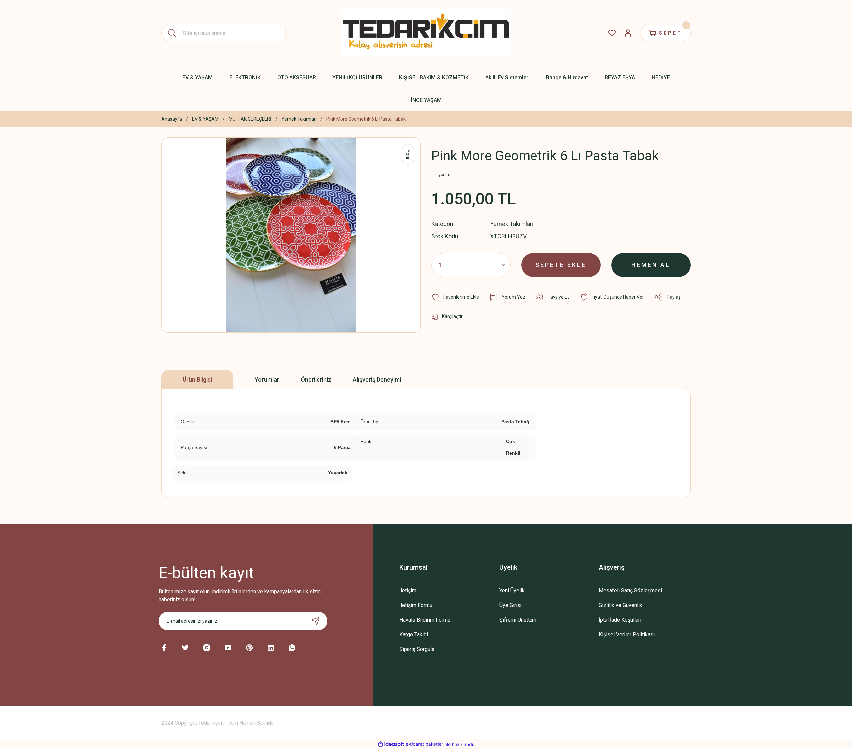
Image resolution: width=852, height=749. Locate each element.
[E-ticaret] (425, 744)
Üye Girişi (510, 605)
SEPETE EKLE (560, 264)
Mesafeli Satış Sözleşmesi (630, 590)
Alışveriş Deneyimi (377, 379)
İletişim (407, 590)
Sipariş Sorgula (416, 649)
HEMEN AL (650, 264)
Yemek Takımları (511, 223)
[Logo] (426, 33)
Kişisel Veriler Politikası (627, 634)
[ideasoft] (391, 744)
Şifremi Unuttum (517, 620)
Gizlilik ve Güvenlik (620, 605)
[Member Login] (628, 33)
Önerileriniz (316, 379)
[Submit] (315, 621)
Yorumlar (267, 379)
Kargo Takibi (413, 634)
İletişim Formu (415, 605)
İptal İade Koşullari (620, 620)
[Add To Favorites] (455, 297)
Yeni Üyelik (512, 590)
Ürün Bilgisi (197, 379)
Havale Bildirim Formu (424, 620)
